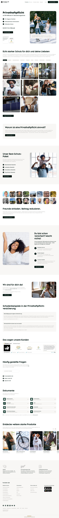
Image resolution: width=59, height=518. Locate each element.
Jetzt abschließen (7, 32)
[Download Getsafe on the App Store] (50, 488)
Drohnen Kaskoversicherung (7, 495)
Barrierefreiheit (14, 508)
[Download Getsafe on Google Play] (50, 491)
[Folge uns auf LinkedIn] (10, 505)
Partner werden (19, 495)
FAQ (17, 492)
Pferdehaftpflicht (5, 492)
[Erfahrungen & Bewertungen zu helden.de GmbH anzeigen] (5, 40)
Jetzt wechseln (38, 266)
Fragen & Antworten (7, 115)
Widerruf (26, 508)
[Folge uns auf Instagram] (5, 505)
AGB (20, 508)
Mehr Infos (52, 352)
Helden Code (32, 490)
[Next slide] (55, 429)
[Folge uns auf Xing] (7, 505)
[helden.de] (5, 2)
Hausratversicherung (6, 487)
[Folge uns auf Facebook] (3, 505)
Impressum (4, 508)
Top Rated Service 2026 (11, 38)
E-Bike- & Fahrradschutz (6, 497)
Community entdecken (8, 217)
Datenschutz (9, 508)
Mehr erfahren (6, 176)
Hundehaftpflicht (5, 490)
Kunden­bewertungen (33, 492)
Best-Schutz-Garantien (33, 487)
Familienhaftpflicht (5, 500)
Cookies (18, 508)
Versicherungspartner (20, 487)
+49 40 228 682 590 (13, 288)
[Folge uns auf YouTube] (12, 505)
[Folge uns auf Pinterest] (14, 505)
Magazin (18, 490)
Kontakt (23, 508)
